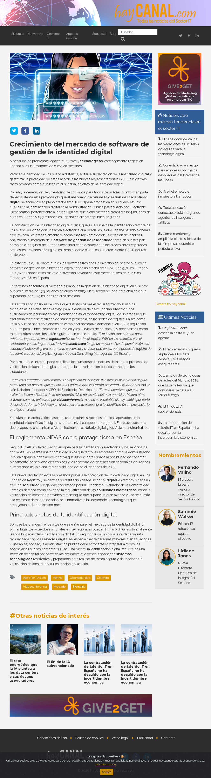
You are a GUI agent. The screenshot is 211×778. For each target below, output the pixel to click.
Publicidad (145, 738)
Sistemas (17, 33)
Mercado (60, 586)
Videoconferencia (35, 586)
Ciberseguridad (80, 577)
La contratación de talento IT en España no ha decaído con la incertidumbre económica (98, 672)
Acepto (106, 772)
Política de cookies (89, 738)
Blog (113, 33)
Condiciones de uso (52, 738)
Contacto (168, 738)
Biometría (79, 586)
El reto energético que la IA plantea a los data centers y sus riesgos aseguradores (24, 671)
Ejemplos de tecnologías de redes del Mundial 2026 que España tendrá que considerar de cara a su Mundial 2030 (179, 385)
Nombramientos (179, 455)
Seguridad (99, 33)
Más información (105, 764)
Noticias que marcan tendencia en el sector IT (179, 122)
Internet (58, 577)
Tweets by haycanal (170, 304)
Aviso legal (120, 738)
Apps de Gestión (72, 36)
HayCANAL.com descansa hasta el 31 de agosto (176, 333)
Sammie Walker (187, 514)
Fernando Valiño (188, 470)
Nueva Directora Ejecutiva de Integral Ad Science (187, 573)
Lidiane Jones (186, 553)
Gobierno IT (53, 36)
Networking (35, 33)
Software (103, 577)
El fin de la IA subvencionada (60, 664)
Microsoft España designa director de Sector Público (189, 489)
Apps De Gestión (34, 577)
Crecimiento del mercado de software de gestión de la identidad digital (79, 148)
